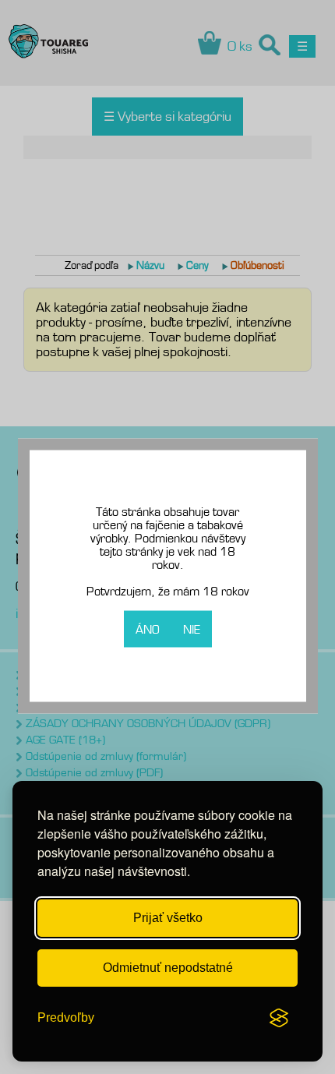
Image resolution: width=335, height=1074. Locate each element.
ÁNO (148, 629)
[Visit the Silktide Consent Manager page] (279, 1018)
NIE (191, 629)
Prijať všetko (168, 917)
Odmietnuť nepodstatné (168, 967)
